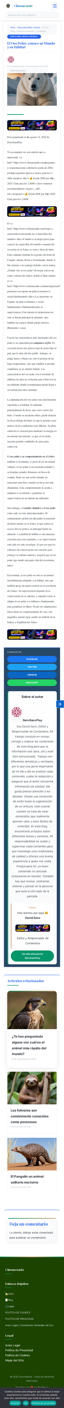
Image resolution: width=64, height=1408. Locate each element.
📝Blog (9, 1300)
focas (28, 410)
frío (9, 265)
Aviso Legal (12, 1345)
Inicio (13, 27)
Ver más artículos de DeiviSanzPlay (32, 956)
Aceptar (15, 1403)
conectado (46, 1232)
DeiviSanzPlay (14, 142)
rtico (26, 249)
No (25, 1403)
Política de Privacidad (19, 1350)
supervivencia (14, 312)
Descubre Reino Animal (29, 27)
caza (38, 410)
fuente (18, 317)
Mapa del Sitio (14, 1360)
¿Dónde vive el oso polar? (20, 270)
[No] (60, 1397)
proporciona (44, 312)
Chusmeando (23, 6)
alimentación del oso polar (24, 399)
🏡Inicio (9, 1293)
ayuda (41, 167)
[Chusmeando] (8, 5)
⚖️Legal (9, 1306)
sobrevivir (48, 379)
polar (13, 249)
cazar (22, 327)
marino (51, 275)
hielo (51, 249)
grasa (46, 348)
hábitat (25, 404)
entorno (31, 312)
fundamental (20, 296)
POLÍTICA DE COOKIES (17, 1312)
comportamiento (33, 456)
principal (26, 317)
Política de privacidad (43, 1403)
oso (9, 249)
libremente (12, 327)
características (25, 337)
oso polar (27, 575)
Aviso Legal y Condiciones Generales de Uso (29, 1325)
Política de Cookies (17, 1355)
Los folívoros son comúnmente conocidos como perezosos (30, 1116)
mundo (10, 239)
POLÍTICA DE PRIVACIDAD (19, 1318)
